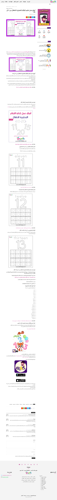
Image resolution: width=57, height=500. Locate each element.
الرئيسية (16, 6)
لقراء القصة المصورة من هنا (31, 328)
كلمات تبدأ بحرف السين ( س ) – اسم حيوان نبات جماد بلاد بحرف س (43, 66)
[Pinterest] (30, 17)
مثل (39, 30)
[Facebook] (34, 17)
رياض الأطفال (13, 6)
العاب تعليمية (45, 59)
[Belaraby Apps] (53, 1)
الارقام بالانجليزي (31, 404)
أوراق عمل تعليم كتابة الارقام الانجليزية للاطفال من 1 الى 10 (16, 51)
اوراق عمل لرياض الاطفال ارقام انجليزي (26, 187)
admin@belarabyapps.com (26, 283)
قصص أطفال (45, 49)
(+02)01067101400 (29, 281)
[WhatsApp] (29, 17)
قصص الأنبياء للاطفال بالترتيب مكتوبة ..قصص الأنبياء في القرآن (43, 46)
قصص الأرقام (17, 404)
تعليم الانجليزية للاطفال (8, 6)
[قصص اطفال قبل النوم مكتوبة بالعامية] (49, 50)
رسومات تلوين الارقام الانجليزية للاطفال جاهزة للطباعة (23, 144)
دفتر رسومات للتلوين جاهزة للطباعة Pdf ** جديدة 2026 (43, 56)
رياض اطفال (21, 404)
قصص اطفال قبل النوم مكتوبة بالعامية (43, 51)
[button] (50, 4)
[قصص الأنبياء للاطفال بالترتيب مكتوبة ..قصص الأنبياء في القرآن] (49, 45)
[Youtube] (19, 464)
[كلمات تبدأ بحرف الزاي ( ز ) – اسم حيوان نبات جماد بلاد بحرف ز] (49, 60)
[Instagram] (34, 464)
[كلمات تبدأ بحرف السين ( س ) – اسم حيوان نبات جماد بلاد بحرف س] (49, 65)
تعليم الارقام (24, 404)
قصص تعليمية (14, 404)
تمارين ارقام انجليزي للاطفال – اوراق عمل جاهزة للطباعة (24, 227)
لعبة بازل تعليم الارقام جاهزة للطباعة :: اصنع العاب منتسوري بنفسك (22, 320)
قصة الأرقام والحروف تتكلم (19, 355)
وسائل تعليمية (11, 404)
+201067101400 (5, 477)
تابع (48, 30)
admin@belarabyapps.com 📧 (6, 475)
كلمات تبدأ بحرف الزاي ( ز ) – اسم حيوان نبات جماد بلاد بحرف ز (42, 61)
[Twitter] (32, 17)
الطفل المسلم (45, 44)
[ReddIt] (27, 17)
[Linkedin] (31, 464)
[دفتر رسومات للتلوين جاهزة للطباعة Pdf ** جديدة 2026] (49, 55)
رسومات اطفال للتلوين (44, 54)
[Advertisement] (20, 44)
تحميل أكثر (44, 69)
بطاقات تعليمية (27, 404)
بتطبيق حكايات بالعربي (25, 357)
